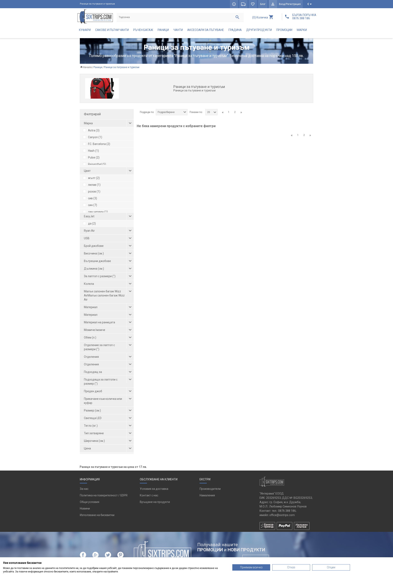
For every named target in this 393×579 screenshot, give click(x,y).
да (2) (92, 223)
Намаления (207, 495)
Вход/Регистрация (290, 4)
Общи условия (89, 502)
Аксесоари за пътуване (205, 30)
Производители (210, 488)
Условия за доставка (154, 488)
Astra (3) (93, 130)
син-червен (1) (98, 211)
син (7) (92, 205)
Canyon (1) (95, 137)
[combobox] (171, 112)
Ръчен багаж (143, 30)
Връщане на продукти (155, 502)
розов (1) (94, 191)
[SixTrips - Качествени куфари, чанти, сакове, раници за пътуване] (95, 16)
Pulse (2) (93, 157)
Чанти (178, 30)
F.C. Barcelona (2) (99, 144)
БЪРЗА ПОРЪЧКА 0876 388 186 (304, 16)
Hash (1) (93, 150)
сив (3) (92, 198)
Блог (262, 4)
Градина (235, 30)
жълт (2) (94, 178)
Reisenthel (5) (97, 164)
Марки (302, 30)
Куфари (85, 30)
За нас (84, 488)
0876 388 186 (287, 510)
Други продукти (259, 30)
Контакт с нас (149, 495)
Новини (85, 508)
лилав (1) (94, 184)
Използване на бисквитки (97, 515)
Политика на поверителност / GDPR (104, 495)
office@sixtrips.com (282, 515)
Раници (163, 30)
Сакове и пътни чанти (112, 30)
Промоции (284, 30)
